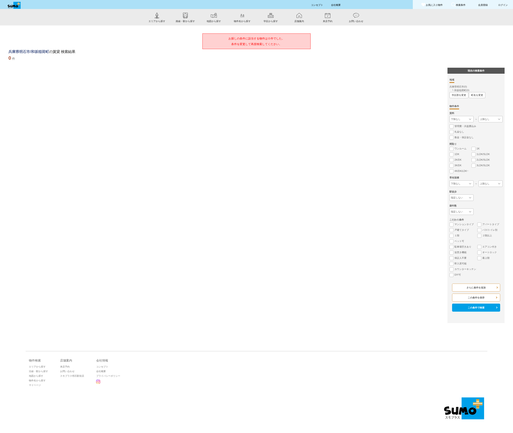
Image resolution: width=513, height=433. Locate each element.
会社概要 (101, 371)
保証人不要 (460, 258)
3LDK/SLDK (483, 165)
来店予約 (65, 366)
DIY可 (457, 274)
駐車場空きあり (462, 246)
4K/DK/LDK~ (461, 171)
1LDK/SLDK (483, 154)
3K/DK (457, 165)
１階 (456, 235)
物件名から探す (37, 380)
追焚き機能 (460, 252)
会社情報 (102, 360)
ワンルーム (460, 148)
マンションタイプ (464, 224)
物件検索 (35, 360)
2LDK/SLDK (483, 159)
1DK (456, 154)
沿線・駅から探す (38, 371)
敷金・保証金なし (464, 137)
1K (478, 148)
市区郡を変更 (459, 95)
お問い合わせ (67, 371)
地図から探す (36, 376)
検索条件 (461, 5)
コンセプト (102, 366)
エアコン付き (489, 246)
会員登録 (483, 5)
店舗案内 (66, 360)
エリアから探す (37, 366)
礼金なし (459, 131)
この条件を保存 (476, 297)
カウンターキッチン (465, 269)
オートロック (489, 252)
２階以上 (487, 235)
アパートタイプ (490, 224)
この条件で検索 (476, 307)
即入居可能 (460, 263)
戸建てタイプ (461, 230)
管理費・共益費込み (465, 126)
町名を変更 (477, 95)
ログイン (503, 5)
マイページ (35, 385)
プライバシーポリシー (108, 376)
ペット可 (459, 241)
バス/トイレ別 (489, 230)
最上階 (486, 258)
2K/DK (457, 159)
